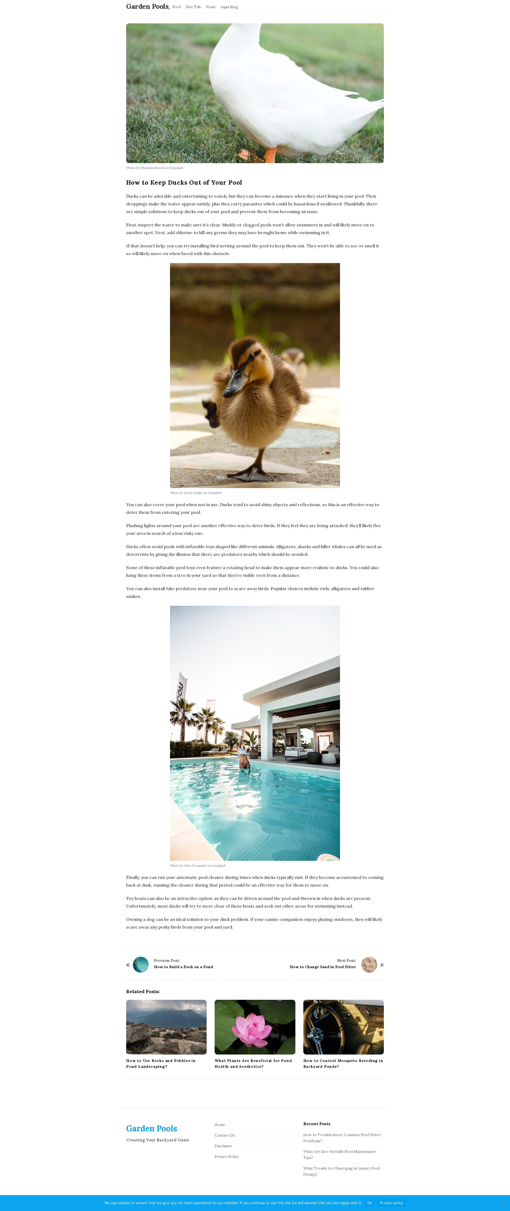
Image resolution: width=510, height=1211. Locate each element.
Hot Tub (193, 7)
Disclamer (223, 1146)
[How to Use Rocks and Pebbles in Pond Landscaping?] (166, 1027)
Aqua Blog (229, 7)
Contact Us (225, 1135)
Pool (176, 7)
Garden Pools (147, 6)
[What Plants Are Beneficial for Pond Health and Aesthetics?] (255, 1027)
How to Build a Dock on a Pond (183, 966)
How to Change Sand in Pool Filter (323, 966)
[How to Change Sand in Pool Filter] (369, 965)
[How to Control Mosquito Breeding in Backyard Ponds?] (343, 1027)
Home (220, 1124)
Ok (369, 1203)
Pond (210, 7)
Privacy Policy (227, 1156)
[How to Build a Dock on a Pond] (141, 965)
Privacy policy (391, 1203)
